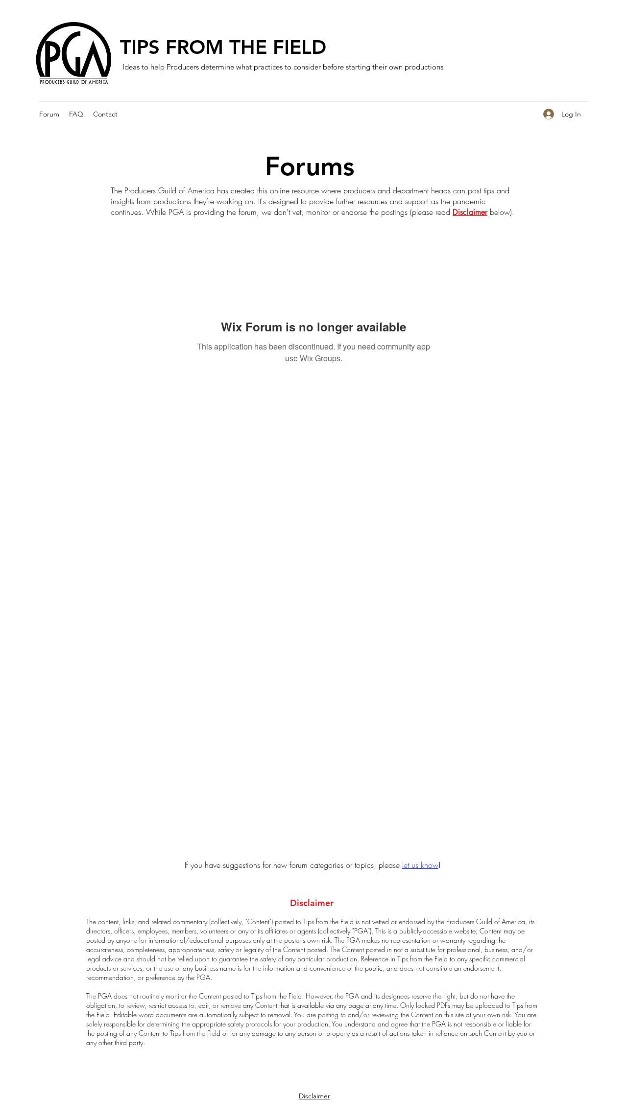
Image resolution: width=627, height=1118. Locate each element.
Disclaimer (470, 212)
